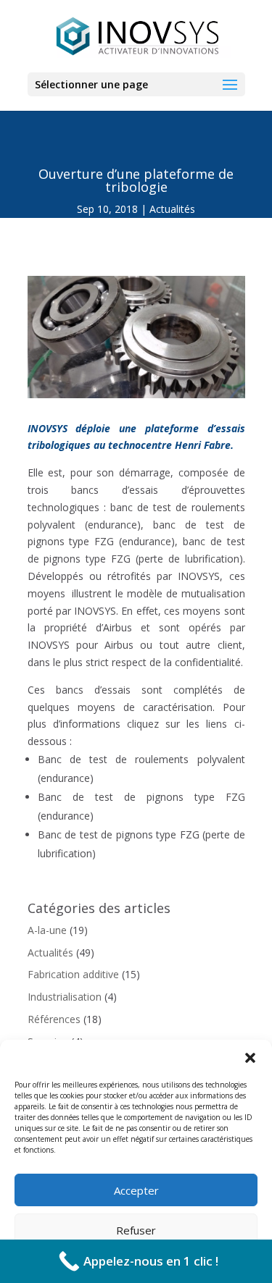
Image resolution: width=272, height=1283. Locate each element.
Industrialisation (65, 997)
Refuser (136, 1230)
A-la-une (47, 930)
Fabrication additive (73, 974)
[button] (250, 1058)
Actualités (172, 209)
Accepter (136, 1190)
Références (54, 1019)
